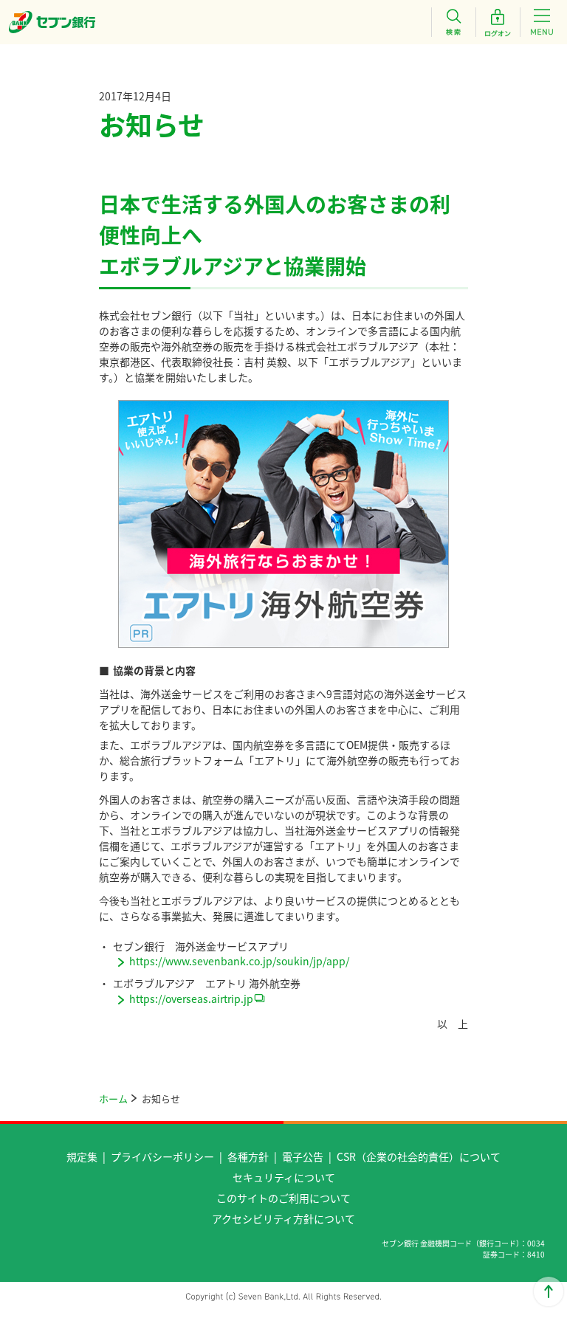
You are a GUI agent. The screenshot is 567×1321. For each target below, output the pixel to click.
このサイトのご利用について (283, 1197)
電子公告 (302, 1156)
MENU (542, 22)
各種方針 (248, 1156)
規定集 (81, 1156)
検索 (453, 22)
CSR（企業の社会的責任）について (419, 1156)
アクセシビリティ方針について (283, 1218)
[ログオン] (497, 22)
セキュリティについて (284, 1177)
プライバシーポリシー (162, 1156)
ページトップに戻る (548, 1291)
